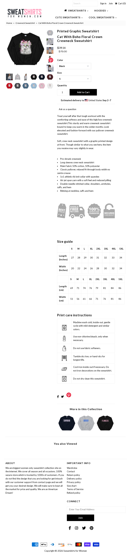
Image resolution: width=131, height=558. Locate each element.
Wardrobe (72, 468)
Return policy (73, 475)
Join (111, 3)
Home (9, 23)
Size (59, 72)
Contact (71, 471)
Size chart (71, 485)
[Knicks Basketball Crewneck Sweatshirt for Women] (86, 431)
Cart (121, 3)
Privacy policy (74, 482)
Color (60, 60)
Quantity (62, 85)
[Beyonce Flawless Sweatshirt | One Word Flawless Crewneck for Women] (105, 431)
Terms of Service (75, 489)
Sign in (103, 3)
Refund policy (73, 492)
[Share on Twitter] (62, 396)
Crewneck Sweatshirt (25, 23)
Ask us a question (67, 109)
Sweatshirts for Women (75, 550)
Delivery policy (74, 478)
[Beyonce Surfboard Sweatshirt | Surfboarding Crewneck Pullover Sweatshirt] (67, 431)
